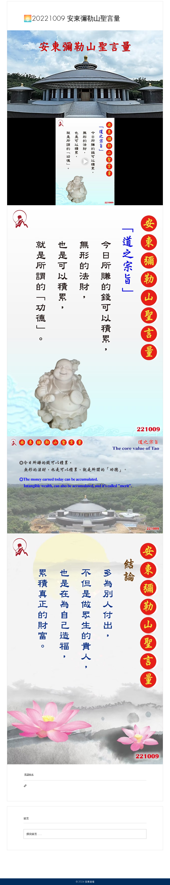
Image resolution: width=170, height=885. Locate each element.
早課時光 (29, 774)
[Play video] (85, 161)
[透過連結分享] (25, 785)
